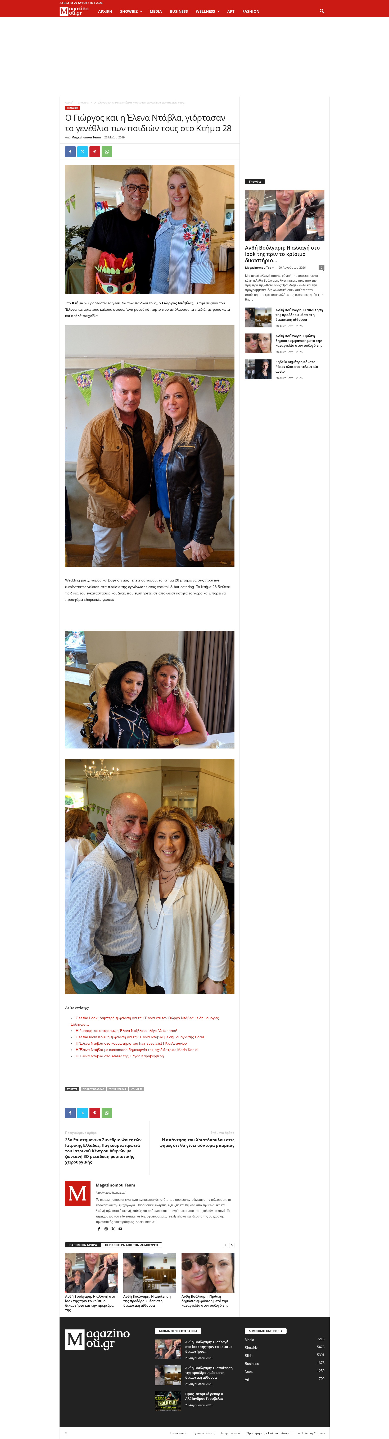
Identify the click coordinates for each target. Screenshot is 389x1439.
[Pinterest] (94, 151)
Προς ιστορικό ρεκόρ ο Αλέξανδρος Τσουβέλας (204, 1396)
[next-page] (231, 1245)
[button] (322, 11)
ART (230, 11)
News (249, 1372)
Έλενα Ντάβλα (117, 1089)
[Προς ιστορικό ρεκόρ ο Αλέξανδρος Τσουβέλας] (168, 1401)
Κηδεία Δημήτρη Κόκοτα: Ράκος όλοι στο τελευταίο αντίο (296, 366)
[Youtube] (120, 1229)
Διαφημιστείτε (231, 1433)
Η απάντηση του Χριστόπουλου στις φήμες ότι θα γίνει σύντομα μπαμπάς (197, 1142)
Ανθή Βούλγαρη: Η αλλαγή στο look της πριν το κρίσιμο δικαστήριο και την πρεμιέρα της (90, 1303)
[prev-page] (225, 1245)
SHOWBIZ (129, 11)
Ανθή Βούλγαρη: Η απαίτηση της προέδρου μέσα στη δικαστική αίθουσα (147, 1301)
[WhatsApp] (107, 151)
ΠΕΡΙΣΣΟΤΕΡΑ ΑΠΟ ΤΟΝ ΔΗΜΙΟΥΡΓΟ (131, 1245)
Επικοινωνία (178, 1433)
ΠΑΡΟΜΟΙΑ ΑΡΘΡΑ (83, 1245)
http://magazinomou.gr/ (110, 1192)
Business (252, 1364)
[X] (82, 151)
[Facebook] (70, 151)
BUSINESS (179, 11)
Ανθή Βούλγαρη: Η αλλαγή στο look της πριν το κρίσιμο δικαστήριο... (282, 254)
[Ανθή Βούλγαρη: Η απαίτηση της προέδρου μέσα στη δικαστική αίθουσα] (149, 1273)
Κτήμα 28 (136, 1089)
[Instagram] (106, 1229)
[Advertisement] (194, 57)
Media (249, 1340)
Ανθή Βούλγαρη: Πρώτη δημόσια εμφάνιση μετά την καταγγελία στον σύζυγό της (205, 1301)
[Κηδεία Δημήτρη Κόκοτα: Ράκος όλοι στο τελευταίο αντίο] (258, 369)
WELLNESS (205, 11)
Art (247, 1380)
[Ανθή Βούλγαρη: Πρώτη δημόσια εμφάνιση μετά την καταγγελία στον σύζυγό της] (208, 1273)
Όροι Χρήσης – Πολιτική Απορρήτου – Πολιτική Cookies (286, 1433)
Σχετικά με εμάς (204, 1433)
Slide (248, 1356)
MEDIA (156, 11)
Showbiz (83, 102)
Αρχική (105, 11)
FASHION (250, 11)
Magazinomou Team (86, 137)
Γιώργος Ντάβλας (93, 1089)
